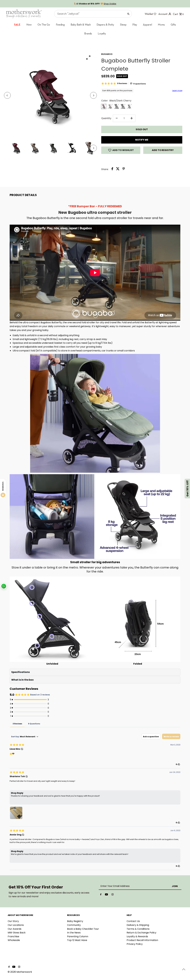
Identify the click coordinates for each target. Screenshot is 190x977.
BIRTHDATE (65, 493)
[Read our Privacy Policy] (88, 522)
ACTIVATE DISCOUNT (75, 507)
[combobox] (67, 484)
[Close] (131, 450)
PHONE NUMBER (67, 478)
